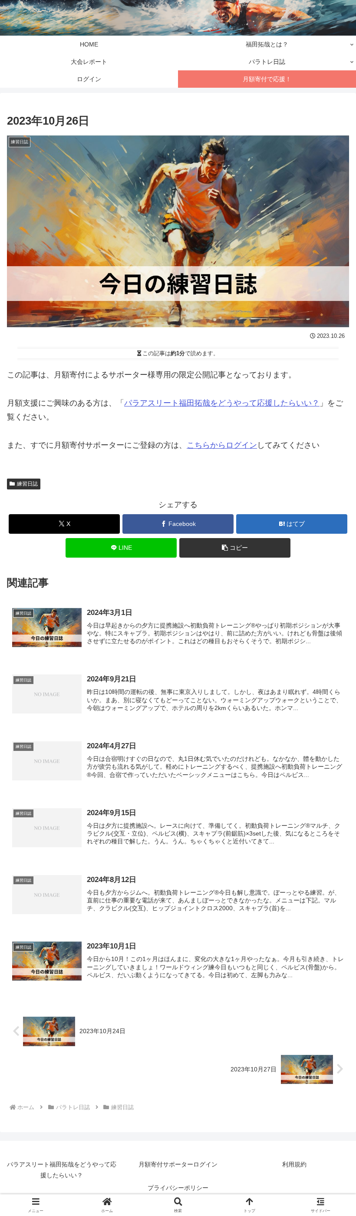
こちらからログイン (222, 445)
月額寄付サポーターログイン (178, 1164)
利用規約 (294, 1164)
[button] (234, 548)
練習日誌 (27, 484)
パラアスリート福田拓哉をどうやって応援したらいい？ (222, 403)
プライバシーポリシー (178, 1187)
